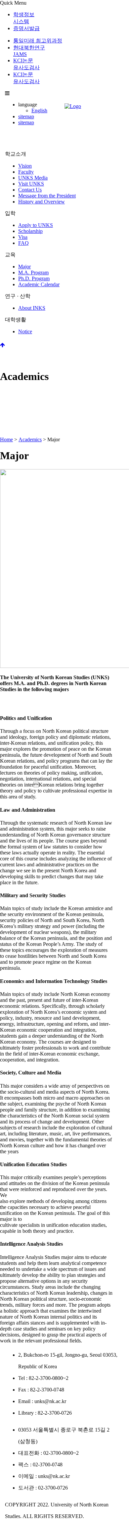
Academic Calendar (39, 284)
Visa (22, 237)
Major (24, 266)
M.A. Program (33, 272)
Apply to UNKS (35, 225)
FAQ (23, 243)
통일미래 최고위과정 (37, 40)
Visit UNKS (31, 184)
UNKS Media (33, 178)
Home (6, 439)
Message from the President (47, 195)
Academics (30, 439)
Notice (25, 331)
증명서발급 (26, 28)
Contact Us (30, 189)
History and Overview (41, 201)
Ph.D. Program (34, 278)
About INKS (31, 308)
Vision (25, 166)
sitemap (26, 116)
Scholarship (30, 231)
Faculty (26, 172)
